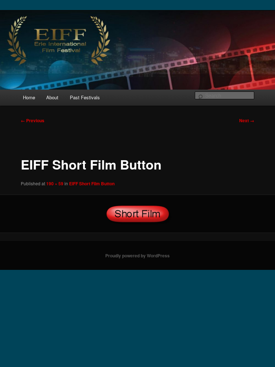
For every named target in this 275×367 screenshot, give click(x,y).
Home (29, 97)
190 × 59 (54, 183)
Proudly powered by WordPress (137, 255)
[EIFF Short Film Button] (137, 213)
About (52, 97)
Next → (246, 120)
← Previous (32, 120)
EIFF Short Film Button (92, 183)
